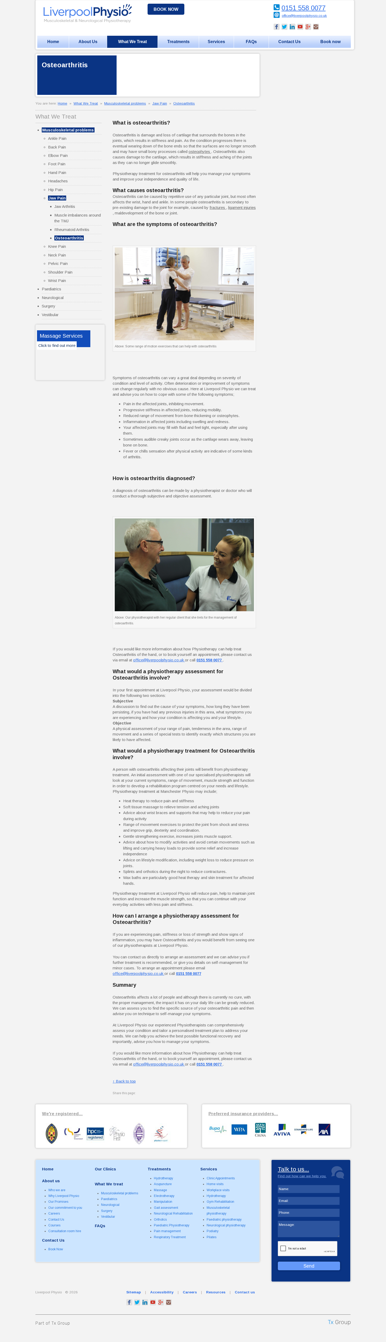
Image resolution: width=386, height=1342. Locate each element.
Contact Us (289, 41)
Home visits (215, 1184)
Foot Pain (56, 164)
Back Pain (57, 147)
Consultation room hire (64, 1231)
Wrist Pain (57, 280)
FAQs (251, 41)
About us (51, 1181)
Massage (160, 1190)
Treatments (178, 41)
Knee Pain (57, 246)
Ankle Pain (57, 138)
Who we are (56, 1190)
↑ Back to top (124, 1081)
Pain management (167, 1231)
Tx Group (60, 1323)
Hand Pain (57, 172)
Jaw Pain (159, 103)
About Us (88, 41)
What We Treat (132, 41)
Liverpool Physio (48, 1292)
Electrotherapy (164, 1196)
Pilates (211, 1237)
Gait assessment (166, 1208)
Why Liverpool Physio (63, 1196)
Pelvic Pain (58, 263)
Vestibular (50, 314)
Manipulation (163, 1202)
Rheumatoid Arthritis (71, 229)
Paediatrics (51, 289)
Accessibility (162, 1292)
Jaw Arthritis (64, 206)
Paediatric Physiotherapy (171, 1225)
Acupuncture (163, 1184)
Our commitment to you (65, 1208)
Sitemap (133, 1292)
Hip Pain (55, 189)
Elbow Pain (58, 155)
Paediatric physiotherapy (224, 1219)
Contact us (245, 1292)
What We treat (109, 1184)
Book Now (55, 1249)
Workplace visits (218, 1190)
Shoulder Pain (60, 272)
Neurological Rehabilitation (173, 1213)
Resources (216, 1292)
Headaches (58, 181)
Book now (166, 9)
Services (216, 41)
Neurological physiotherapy (226, 1225)
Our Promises (58, 1202)
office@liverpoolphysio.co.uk (304, 16)
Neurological (53, 297)
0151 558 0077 (303, 8)
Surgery (48, 306)
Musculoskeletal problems (125, 103)
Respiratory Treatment (170, 1237)
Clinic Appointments (221, 1178)
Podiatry (212, 1231)
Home (53, 41)
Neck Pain (57, 255)
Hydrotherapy (163, 1178)
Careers (54, 1213)
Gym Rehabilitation (220, 1202)
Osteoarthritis (184, 103)
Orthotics (160, 1219)
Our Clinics (105, 1169)
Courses (54, 1225)
